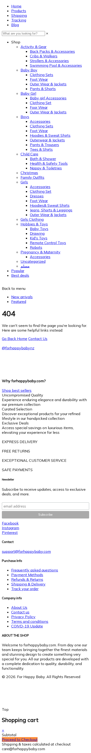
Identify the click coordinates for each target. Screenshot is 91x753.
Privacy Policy (23, 616)
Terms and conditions (29, 621)
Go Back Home (14, 338)
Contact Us (37, 338)
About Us (19, 607)
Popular (17, 270)
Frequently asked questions (34, 570)
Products (18, 10)
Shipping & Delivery (28, 584)
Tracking (18, 20)
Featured (18, 301)
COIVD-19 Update (27, 626)
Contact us (20, 612)
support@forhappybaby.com (26, 551)
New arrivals (22, 296)
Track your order (24, 588)
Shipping (19, 15)
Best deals (20, 275)
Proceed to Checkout (20, 739)
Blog (15, 24)
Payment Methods (27, 574)
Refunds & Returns (27, 579)
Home (16, 6)
